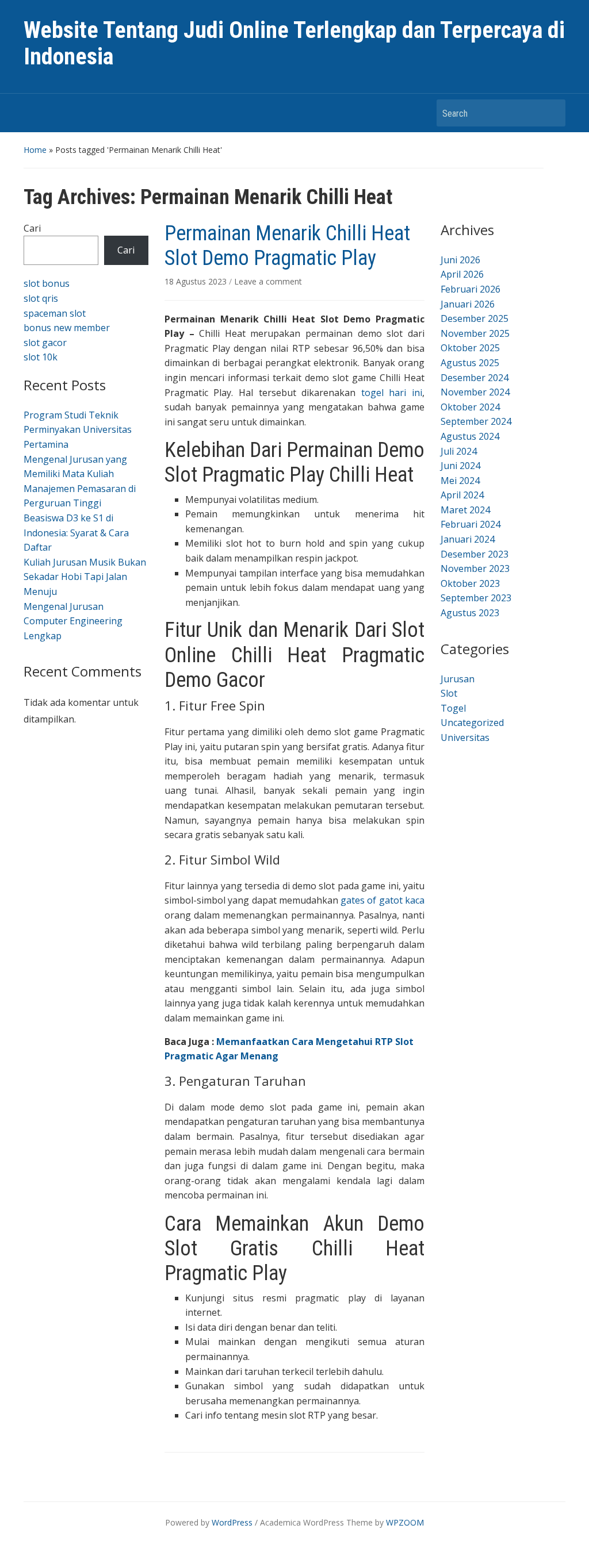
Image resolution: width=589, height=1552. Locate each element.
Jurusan (458, 679)
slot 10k (41, 357)
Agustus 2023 (470, 612)
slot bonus (47, 283)
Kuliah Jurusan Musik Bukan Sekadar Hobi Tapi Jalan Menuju (85, 577)
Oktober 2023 (470, 583)
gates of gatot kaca (382, 900)
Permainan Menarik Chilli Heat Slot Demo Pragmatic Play (287, 245)
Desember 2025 (474, 318)
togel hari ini (391, 392)
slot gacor (45, 342)
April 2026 (462, 274)
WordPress (232, 1522)
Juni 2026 (460, 259)
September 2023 (476, 597)
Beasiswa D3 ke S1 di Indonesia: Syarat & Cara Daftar (76, 533)
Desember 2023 (474, 554)
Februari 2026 (470, 289)
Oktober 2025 (470, 347)
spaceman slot (55, 313)
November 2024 (475, 392)
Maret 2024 (465, 510)
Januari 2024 (468, 539)
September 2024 (476, 421)
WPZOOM (405, 1522)
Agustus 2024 (470, 436)
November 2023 (475, 568)
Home (35, 149)
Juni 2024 (460, 465)
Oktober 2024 (470, 407)
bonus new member (67, 327)
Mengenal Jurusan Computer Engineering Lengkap (73, 621)
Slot (449, 693)
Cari (32, 228)
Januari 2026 (468, 304)
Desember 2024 (474, 377)
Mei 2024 (460, 480)
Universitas (465, 737)
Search (551, 113)
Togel (453, 708)
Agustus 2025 (470, 362)
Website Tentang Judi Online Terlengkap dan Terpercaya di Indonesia (294, 43)
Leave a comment (268, 281)
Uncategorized (472, 722)
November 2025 (475, 333)
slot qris (41, 298)
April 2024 (462, 495)
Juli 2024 (459, 451)
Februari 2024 (470, 524)
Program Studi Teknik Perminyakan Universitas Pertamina (78, 430)
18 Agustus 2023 (197, 281)
